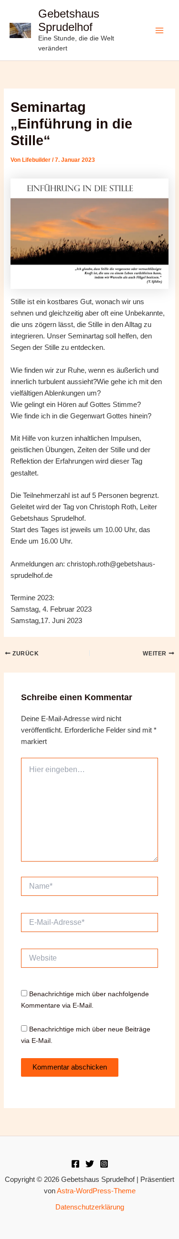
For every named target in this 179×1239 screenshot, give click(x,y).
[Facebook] (75, 1164)
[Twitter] (89, 1164)
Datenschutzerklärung (89, 1207)
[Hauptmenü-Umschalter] (159, 30)
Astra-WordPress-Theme (96, 1191)
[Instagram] (104, 1164)
